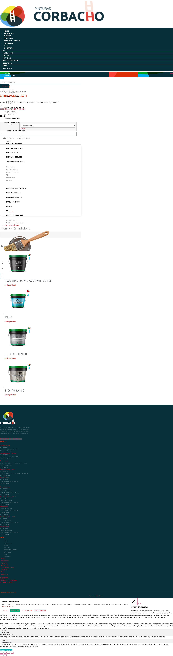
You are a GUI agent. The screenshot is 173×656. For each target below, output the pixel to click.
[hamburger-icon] (171, 72)
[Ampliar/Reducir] (1, 653)
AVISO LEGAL (4, 578)
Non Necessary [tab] (5, 640)
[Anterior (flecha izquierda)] (1, 655)
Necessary (5, 632)
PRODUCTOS (9, 33)
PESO (10, 124)
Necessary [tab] (3, 630)
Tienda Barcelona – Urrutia (7, 469)
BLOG (6, 45)
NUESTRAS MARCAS (12, 41)
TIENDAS (7, 36)
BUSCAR (4, 86)
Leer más (5, 610)
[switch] (0, 642)
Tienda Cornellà (4, 478)
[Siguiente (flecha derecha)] (5, 655)
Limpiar (23, 128)
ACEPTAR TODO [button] (14, 610)
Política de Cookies (7, 606)
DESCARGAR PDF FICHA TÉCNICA (12, 109)
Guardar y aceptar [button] (6, 650)
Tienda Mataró (4, 461)
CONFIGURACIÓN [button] (27, 610)
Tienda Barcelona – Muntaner (8, 453)
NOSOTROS (8, 43)
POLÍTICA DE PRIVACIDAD (8, 580)
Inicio (1, 91)
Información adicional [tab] (11, 225)
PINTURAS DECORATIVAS (10, 91)
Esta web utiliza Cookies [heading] (10, 601)
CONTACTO (9, 48)
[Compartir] (8, 653)
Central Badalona (5, 445)
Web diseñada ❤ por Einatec (96, 596)
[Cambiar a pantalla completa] (5, 653)
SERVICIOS (8, 38)
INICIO (6, 31)
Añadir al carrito (8, 138)
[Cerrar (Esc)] (12, 653)
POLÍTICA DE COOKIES (7, 582)
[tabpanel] (86, 637)
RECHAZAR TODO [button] (40, 610)
